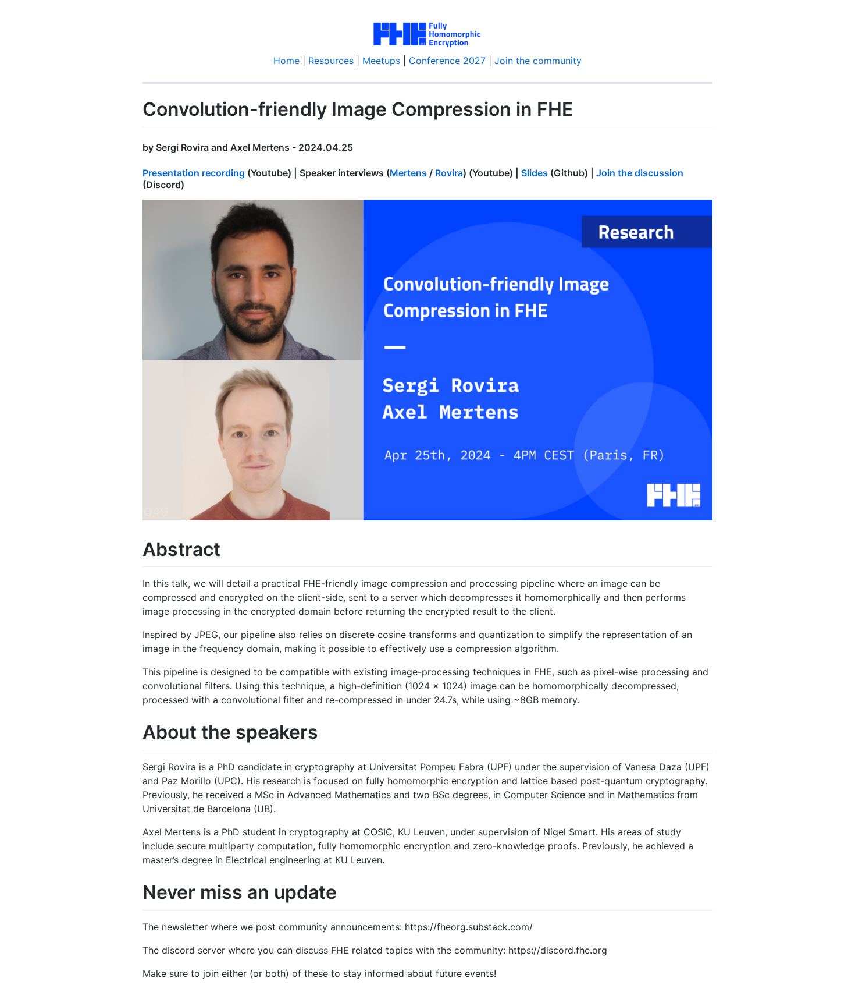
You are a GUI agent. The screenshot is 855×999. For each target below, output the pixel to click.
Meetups (381, 60)
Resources (331, 60)
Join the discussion (639, 173)
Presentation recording (193, 173)
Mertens (408, 173)
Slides (534, 173)
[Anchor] (357, 146)
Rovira (449, 173)
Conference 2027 (447, 60)
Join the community (538, 60)
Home (286, 60)
